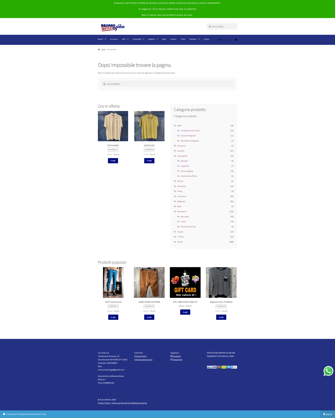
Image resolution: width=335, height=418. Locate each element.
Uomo (180, 241)
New (179, 206)
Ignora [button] (329, 414)
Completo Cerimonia (190, 130)
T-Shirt (182, 39)
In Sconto (181, 196)
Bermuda (185, 216)
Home (103, 49)
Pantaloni (193, 39)
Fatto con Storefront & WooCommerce (129, 403)
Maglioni (151, 39)
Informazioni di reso (143, 359)
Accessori (114, 39)
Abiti (123, 39)
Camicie (173, 39)
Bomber (184, 161)
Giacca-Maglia (187, 171)
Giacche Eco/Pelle (189, 176)
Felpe (164, 39)
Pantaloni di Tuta (188, 226)
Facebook (176, 356)
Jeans (183, 221)
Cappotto (185, 166)
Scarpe (206, 39)
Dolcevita (181, 186)
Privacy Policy (140, 356)
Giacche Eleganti (188, 135)
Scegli (113, 160)
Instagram (177, 359)
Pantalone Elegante (190, 140)
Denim (180, 181)
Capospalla (137, 39)
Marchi (100, 39)
